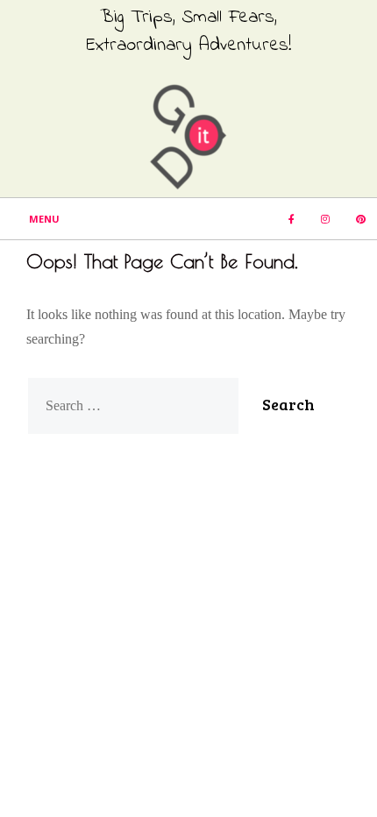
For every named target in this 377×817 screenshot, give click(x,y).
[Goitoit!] (188, 135)
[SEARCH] (327, 260)
